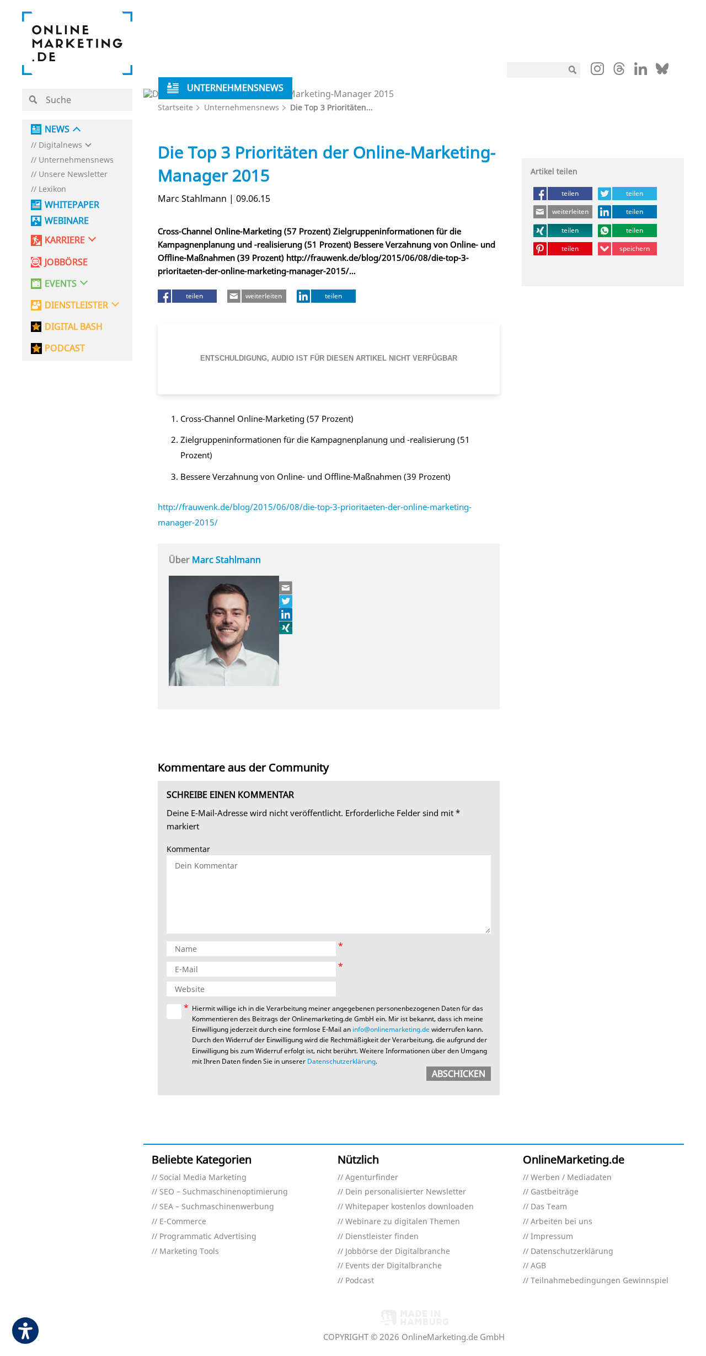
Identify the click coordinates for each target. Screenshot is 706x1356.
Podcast (359, 1280)
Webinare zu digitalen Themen (402, 1221)
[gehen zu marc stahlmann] (286, 601)
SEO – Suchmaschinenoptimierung (223, 1192)
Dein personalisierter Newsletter (405, 1192)
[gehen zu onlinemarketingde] (597, 71)
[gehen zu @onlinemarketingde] (619, 72)
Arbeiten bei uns (561, 1221)
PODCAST (65, 348)
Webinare (67, 221)
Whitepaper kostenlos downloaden (409, 1207)
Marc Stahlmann (226, 560)
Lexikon (52, 189)
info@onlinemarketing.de (391, 1029)
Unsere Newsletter (73, 174)
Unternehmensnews (76, 160)
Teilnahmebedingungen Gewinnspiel (599, 1280)
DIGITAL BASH (74, 326)
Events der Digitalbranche (393, 1266)
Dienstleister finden (382, 1236)
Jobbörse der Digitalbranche (397, 1251)
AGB (538, 1266)
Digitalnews (60, 145)
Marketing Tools (189, 1251)
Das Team (549, 1207)
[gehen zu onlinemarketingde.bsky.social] (662, 72)
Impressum (552, 1236)
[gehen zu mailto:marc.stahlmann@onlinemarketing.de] (286, 587)
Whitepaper (72, 205)
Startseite (175, 107)
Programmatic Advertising (207, 1236)
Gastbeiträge (555, 1192)
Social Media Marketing (203, 1177)
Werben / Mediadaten (571, 1177)
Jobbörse (66, 262)
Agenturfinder (371, 1177)
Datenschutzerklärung (341, 1061)
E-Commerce (182, 1221)
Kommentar (188, 849)
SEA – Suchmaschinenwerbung (216, 1207)
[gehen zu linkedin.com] (640, 72)
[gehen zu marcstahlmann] (286, 614)
